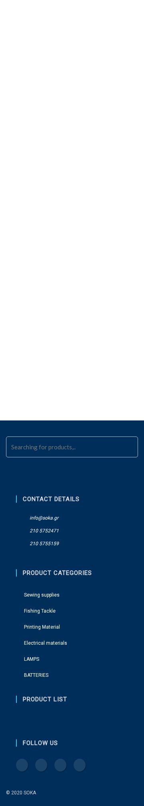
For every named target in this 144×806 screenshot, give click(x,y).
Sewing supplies (34, 88)
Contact (23, 16)
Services (82, 265)
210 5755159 (43, 543)
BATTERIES (25, 200)
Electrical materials (41, 155)
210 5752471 (43, 531)
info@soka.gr (43, 518)
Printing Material (37, 133)
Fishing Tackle (32, 110)
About (52, 265)
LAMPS (20, 178)
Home (26, 265)
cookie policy (72, 276)
